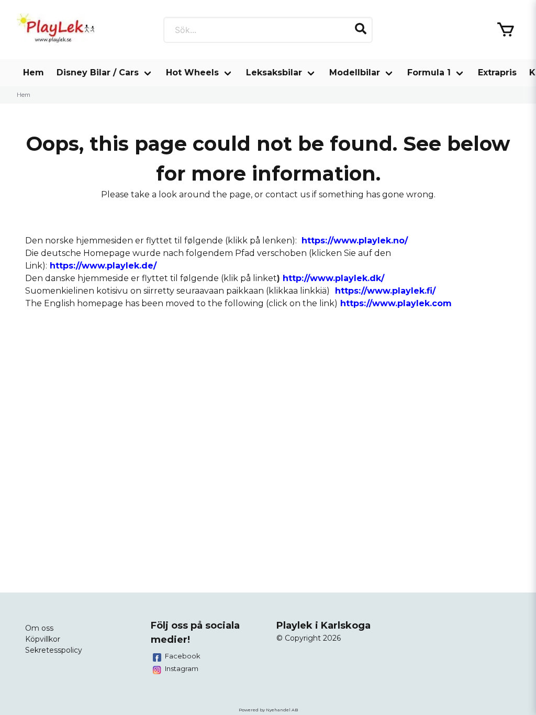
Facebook (182, 656)
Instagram (181, 668)
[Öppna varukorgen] (505, 29)
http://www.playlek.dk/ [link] (333, 278)
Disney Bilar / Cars (98, 72)
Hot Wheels (192, 72)
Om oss (39, 628)
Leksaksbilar (274, 72)
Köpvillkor (42, 639)
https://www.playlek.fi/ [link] (385, 291)
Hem (33, 72)
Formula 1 (429, 72)
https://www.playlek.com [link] (396, 303)
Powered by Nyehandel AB (268, 709)
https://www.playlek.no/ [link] (355, 240)
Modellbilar (354, 72)
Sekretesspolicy (53, 650)
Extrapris (497, 72)
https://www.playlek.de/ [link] (103, 266)
